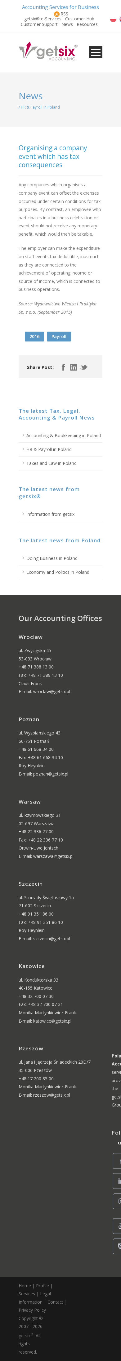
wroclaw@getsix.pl (51, 691)
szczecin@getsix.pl (51, 938)
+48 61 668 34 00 (36, 749)
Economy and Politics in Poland (57, 572)
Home (25, 1286)
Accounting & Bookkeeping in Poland (63, 435)
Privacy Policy (32, 1310)
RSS (64, 14)
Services (27, 1294)
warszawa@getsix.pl (53, 856)
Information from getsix (50, 514)
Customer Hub (79, 19)
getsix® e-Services (42, 19)
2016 (34, 336)
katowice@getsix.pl (52, 1021)
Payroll (59, 336)
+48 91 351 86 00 (36, 914)
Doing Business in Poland (52, 558)
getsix (26, 1335)
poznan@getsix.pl (50, 774)
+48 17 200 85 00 (36, 1079)
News (67, 24)
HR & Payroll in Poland (49, 449)
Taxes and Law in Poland (51, 463)
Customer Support (39, 24)
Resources (87, 24)
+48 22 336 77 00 (36, 831)
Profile (42, 1286)
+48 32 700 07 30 (36, 996)
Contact (55, 1302)
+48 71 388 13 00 (36, 667)
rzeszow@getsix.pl (51, 1095)
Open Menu (95, 52)
